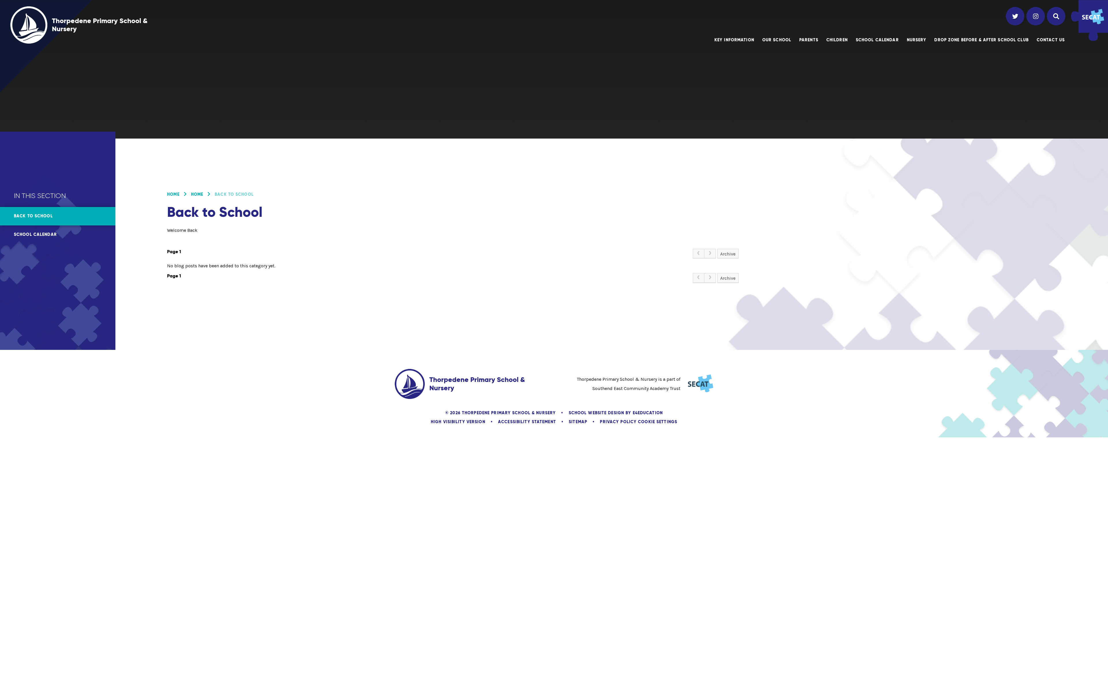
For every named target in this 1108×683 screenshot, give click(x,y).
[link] (698, 254)
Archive (727, 254)
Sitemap (578, 421)
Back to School (234, 194)
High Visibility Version (458, 421)
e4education (648, 412)
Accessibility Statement (527, 421)
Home (173, 194)
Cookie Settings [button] (657, 421)
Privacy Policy (618, 421)
